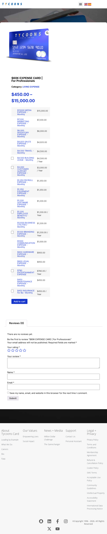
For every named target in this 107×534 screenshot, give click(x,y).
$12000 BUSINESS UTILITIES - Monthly (26, 225)
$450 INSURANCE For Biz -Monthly (26, 291)
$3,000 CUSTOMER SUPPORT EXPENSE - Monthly (23, 171)
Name (11, 372)
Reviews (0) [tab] (16, 323)
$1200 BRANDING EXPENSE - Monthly (25, 234)
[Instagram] (66, 521)
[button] (80, 4)
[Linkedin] (49, 521)
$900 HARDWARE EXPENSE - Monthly (25, 254)
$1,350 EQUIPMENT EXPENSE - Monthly (23, 192)
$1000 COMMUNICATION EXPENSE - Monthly (26, 244)
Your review (14, 356)
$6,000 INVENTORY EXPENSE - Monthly (23, 133)
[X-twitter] (49, 529)
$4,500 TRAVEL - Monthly (25, 152)
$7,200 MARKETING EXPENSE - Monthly (23, 122)
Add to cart (19, 301)
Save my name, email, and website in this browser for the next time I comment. (48, 393)
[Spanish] (90, 4)
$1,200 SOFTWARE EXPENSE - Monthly (22, 203)
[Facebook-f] (57, 521)
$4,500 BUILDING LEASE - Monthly (25, 159)
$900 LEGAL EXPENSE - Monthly (23, 263)
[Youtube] (57, 529)
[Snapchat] (41, 521)
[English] (86, 4)
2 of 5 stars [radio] (12, 350)
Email (10, 383)
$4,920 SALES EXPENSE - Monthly (24, 143)
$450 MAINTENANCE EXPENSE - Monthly (24, 282)
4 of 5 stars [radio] (20, 350)
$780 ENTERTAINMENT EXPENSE (25, 272)
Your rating (13, 347)
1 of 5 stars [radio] (9, 350)
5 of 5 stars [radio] (24, 350)
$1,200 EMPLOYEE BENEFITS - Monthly (22, 214)
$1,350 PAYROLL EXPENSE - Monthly (25, 182)
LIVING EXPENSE (30, 86)
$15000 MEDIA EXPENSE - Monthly (24, 112)
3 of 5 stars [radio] (16, 350)
